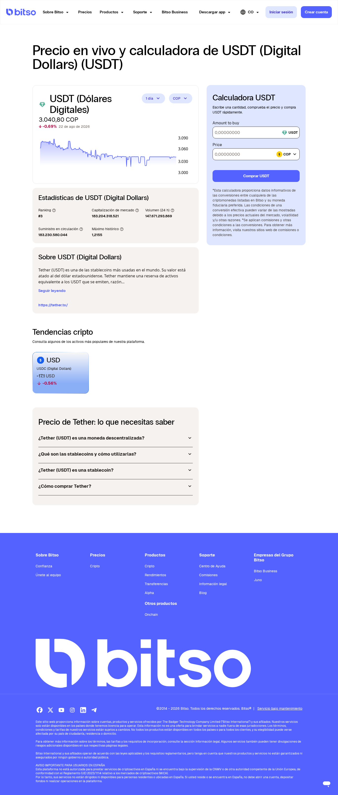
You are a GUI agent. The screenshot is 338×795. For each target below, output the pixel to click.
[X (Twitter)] (50, 710)
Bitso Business (175, 12)
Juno (258, 580)
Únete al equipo (48, 575)
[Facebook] (40, 710)
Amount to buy (226, 123)
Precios (85, 12)
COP (176, 98)
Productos (109, 12)
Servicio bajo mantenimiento (279, 708)
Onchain (151, 614)
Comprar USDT (256, 176)
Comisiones (208, 575)
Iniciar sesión (281, 12)
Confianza (44, 566)
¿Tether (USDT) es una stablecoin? (76, 470)
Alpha (149, 593)
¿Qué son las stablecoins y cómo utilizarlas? (87, 454)
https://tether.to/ (53, 305)
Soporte (140, 12)
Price (217, 144)
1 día (149, 98)
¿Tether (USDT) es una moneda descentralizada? (91, 438)
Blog (203, 593)
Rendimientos (155, 575)
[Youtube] (61, 710)
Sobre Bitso (53, 12)
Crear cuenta (316, 12)
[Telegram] (94, 710)
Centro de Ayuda (212, 566)
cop (287, 154)
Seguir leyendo (52, 290)
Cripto (95, 566)
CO (251, 12)
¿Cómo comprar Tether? (64, 486)
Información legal (213, 584)
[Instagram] (72, 710)
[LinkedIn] (83, 710)
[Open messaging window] (326, 783)
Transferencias (156, 584)
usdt (293, 132)
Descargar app (212, 12)
